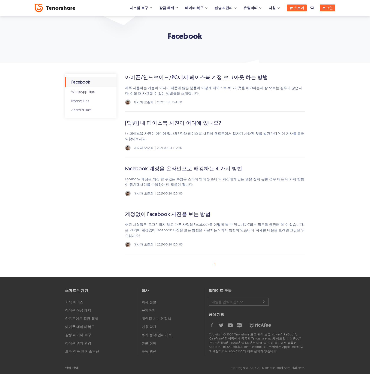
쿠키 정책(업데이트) (157, 335)
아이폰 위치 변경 (78, 343)
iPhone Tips (80, 101)
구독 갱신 (149, 351)
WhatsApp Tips (83, 92)
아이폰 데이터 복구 (80, 327)
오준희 (148, 102)
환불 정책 (149, 343)
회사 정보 (149, 302)
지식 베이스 (74, 302)
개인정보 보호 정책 (156, 318)
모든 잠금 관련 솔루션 (82, 351)
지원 (272, 8)
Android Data (81, 110)
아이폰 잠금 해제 (78, 310)
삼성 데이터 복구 (78, 335)
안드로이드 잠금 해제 (81, 318)
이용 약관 (149, 327)
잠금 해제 (166, 8)
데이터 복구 (194, 8)
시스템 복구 (139, 8)
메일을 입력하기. (239, 302)
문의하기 (148, 310)
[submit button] (263, 302)
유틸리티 (251, 8)
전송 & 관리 (224, 8)
